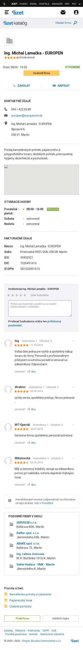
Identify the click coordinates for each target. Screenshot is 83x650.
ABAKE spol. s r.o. (28, 543)
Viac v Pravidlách (43, 503)
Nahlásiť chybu (60, 618)
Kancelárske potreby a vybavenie (30, 594)
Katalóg (8, 630)
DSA (54, 630)
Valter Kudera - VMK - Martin (36, 564)
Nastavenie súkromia (52, 634)
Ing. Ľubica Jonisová (30, 554)
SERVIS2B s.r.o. (27, 522)
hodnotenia (27, 57)
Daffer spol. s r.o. (28, 533)
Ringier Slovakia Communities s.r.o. (41, 641)
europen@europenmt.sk (26, 115)
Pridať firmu (22, 618)
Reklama (20, 630)
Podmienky (34, 630)
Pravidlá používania (16, 634)
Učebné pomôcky (20, 606)
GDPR (46, 630)
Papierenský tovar (20, 600)
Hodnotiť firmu (41, 73)
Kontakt (33, 634)
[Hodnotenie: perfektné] (22, 345)
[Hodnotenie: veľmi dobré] (22, 462)
